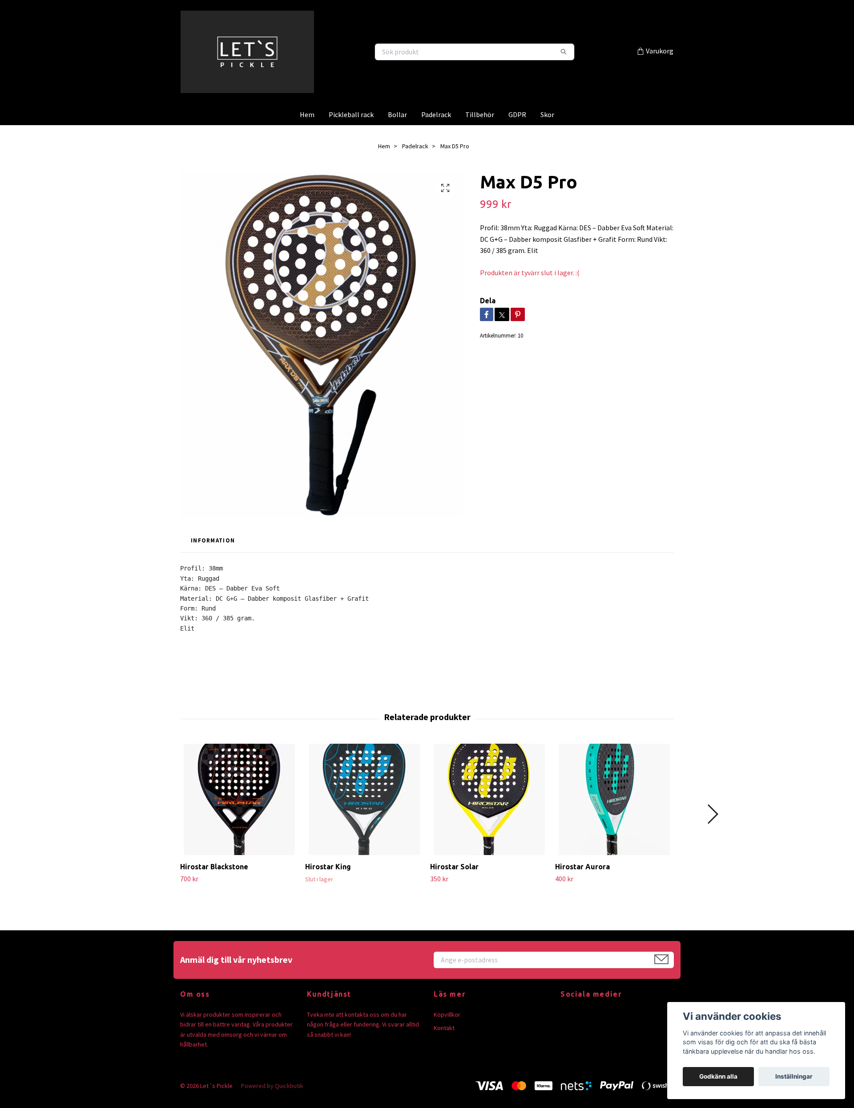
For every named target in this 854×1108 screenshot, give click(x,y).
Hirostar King (328, 887)
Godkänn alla (718, 1076)
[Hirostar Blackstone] (239, 819)
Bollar (397, 134)
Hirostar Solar (454, 887)
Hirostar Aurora (582, 887)
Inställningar (794, 1076)
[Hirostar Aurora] (614, 819)
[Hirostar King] (364, 819)
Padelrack (436, 134)
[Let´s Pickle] (304, 62)
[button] (712, 834)
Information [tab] (213, 560)
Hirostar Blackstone (214, 887)
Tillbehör (479, 134)
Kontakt (444, 1048)
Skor (547, 134)
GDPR (517, 134)
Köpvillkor (447, 1035)
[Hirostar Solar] (489, 819)
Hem (307, 134)
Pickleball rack (351, 134)
